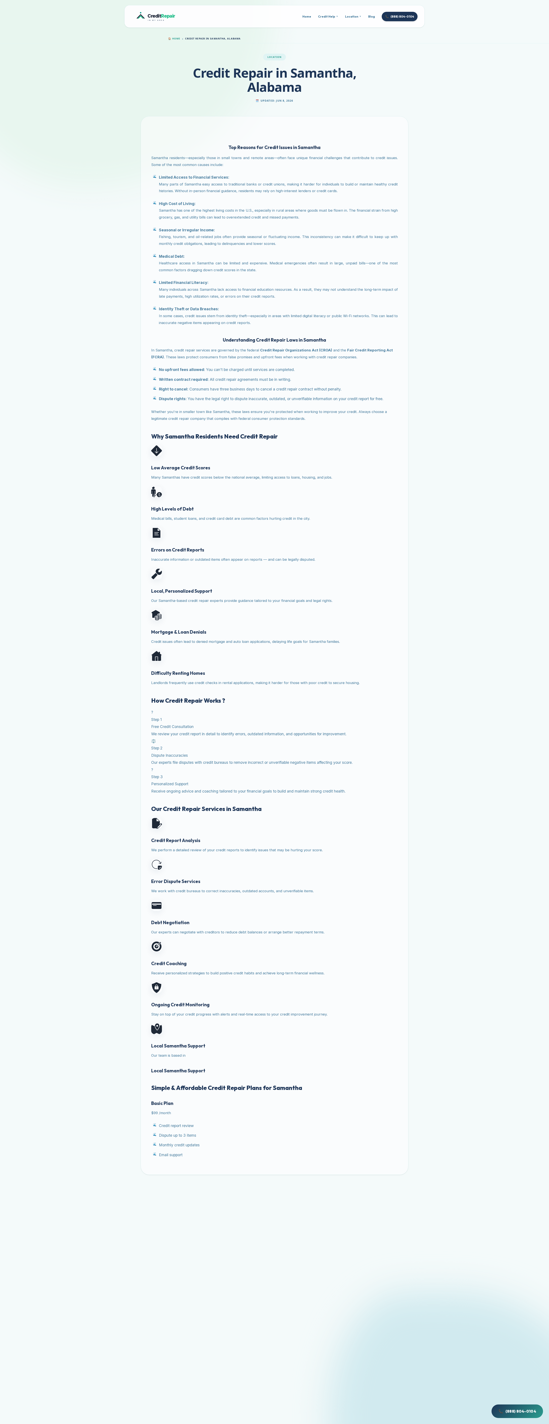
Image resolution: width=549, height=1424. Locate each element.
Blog (371, 16)
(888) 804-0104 (399, 16)
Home (306, 16)
